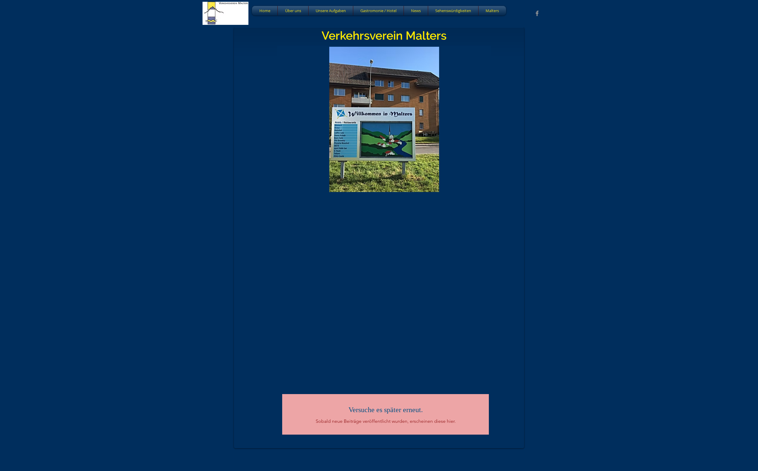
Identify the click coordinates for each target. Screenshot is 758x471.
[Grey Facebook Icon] (537, 13)
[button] (384, 119)
